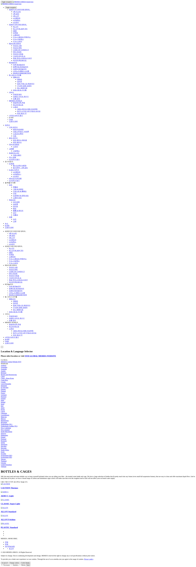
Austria (3, 371)
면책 (6, 544)
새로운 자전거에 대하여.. (18, 24)
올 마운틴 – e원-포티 (20, 168)
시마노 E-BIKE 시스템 (21, 71)
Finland (3, 391)
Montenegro (5, 420)
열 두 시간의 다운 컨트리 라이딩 (28, 111)
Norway (3, 433)
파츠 (10, 185)
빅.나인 (15, 27)
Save (28, 565)
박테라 (19, 79)
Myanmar (4, 422)
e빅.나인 (16, 16)
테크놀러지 (13, 62)
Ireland (3, 402)
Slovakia (3, 446)
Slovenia (3, 448)
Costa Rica (4, 380)
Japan (2, 408)
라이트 (15, 206)
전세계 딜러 (17, 94)
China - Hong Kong (7, 378)
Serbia (3, 443)
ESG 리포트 (17, 52)
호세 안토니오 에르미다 (25, 84)
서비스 (11, 92)
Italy (2, 406)
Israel (2, 404)
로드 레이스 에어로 (20, 140)
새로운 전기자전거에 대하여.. (19, 9)
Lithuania (4, 413)
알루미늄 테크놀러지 (20, 67)
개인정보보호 (10, 546)
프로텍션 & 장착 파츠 (21, 195)
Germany (4, 395)
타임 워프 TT (22, 113)
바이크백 (16, 202)
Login (11, 119)
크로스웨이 (17, 155)
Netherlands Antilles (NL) (9, 426)
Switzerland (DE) (6, 455)
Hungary (4, 397)
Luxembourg (5, 415)
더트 (14, 136)
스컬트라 (16, 35)
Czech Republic (6, 384)
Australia (4, 369)
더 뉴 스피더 (17, 41)
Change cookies (14, 563)
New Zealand (5, 430)
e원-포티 (16, 14)
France (3, 393)
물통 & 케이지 (18, 211)
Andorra (3, 365)
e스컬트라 (16, 18)
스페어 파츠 (17, 198)
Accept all (5, 563)
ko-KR (7, 339)
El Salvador (4, 387)
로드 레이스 (17, 142)
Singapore (4, 444)
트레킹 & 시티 (14, 153)
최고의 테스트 (18, 105)
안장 (14, 193)
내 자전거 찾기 (14, 159)
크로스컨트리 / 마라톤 (21, 131)
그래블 (11, 149)
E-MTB (11, 164)
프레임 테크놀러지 (20, 69)
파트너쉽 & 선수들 (20, 90)
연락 (6, 542)
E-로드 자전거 (14, 170)
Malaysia (4, 417)
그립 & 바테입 (18, 189)
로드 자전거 (13, 138)
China (3, 376)
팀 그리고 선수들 (15, 75)
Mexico (3, 419)
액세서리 (12, 200)
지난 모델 (12, 157)
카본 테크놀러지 (19, 65)
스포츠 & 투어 (18, 134)
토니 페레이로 (22, 88)
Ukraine (3, 463)
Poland (3, 437)
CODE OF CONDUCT (21, 50)
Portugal (3, 439)
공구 (14, 213)
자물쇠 (15, 215)
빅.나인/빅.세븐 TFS (20, 29)
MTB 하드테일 (18, 129)
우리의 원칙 (17, 48)
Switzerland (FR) (6, 457)
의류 (10, 217)
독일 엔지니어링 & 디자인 (22, 58)
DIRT (15, 31)
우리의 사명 (17, 46)
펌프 (14, 208)
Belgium (3, 373)
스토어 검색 (13, 121)
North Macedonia (6, 432)
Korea (3, 409)
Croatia (3, 382)
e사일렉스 (16, 20)
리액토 (15, 33)
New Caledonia (6, 428)
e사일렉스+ (17, 174)
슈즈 (14, 219)
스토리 (15, 107)
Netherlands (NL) (6, 424)
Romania (4, 441)
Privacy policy (88, 559)
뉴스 (6, 223)
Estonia (3, 389)
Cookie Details (25, 563)
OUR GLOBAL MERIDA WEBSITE (40, 356)
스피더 (15, 146)
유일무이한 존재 (19, 103)
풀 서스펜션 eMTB (19, 165)
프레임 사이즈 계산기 (21, 96)
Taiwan (3, 459)
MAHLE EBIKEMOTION (22, 73)
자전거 (7, 125)
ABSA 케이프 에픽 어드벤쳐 (27, 109)
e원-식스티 (17, 12)
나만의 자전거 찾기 (16, 115)
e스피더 (16, 22)
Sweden (3, 454)
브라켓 (15, 204)
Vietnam (3, 466)
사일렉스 (16, 151)
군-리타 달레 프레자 (24, 86)
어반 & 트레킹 (14, 144)
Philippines (4, 435)
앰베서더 (16, 77)
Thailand (4, 461)
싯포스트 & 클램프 (20, 191)
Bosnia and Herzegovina (9, 375)
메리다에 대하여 (15, 43)
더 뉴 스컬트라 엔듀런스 (22, 37)
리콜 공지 (16, 99)
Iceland (3, 398)
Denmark (4, 386)
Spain (2, 452)
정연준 (19, 81)
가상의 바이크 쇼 (19, 56)
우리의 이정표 (18, 54)
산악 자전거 (13, 127)
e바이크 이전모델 (15, 178)
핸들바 (15, 187)
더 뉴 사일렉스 (18, 39)
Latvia (3, 411)
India (2, 400)
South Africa (5, 450)
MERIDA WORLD (15, 101)
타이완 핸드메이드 (20, 60)
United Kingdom (6, 465)
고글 (14, 221)
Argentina (4, 367)
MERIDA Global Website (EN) (11, 362)
